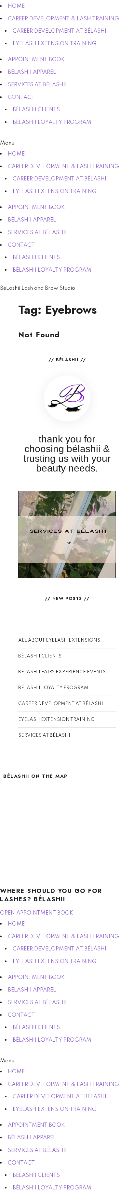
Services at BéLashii (67, 534)
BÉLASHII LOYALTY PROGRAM (52, 122)
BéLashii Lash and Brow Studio (37, 288)
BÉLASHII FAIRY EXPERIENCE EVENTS (62, 672)
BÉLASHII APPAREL (32, 72)
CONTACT (21, 97)
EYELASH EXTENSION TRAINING (55, 44)
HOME (16, 6)
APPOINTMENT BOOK (36, 59)
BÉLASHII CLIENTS (36, 110)
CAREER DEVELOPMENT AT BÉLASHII (60, 31)
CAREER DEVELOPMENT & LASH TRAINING (63, 19)
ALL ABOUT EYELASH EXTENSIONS (59, 640)
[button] (67, 143)
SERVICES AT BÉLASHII (37, 85)
